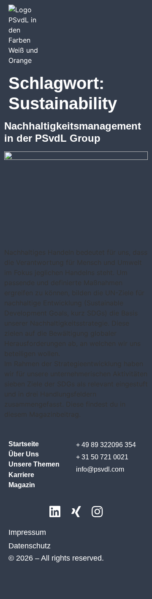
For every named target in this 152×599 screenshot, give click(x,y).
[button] (136, 28)
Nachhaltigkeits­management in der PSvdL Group (72, 132)
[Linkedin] (55, 512)
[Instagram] (97, 512)
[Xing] (76, 512)
